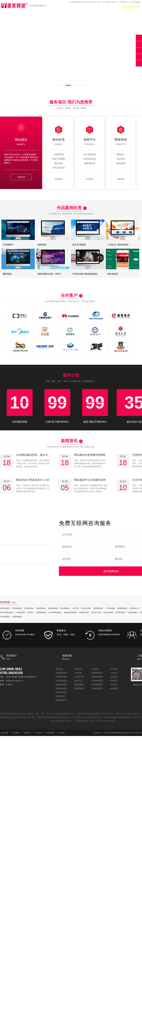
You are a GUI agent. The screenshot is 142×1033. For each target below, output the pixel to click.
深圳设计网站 (86, 608)
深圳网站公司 (134, 608)
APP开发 (52, 6)
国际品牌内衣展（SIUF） (52, 273)
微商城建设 (79, 684)
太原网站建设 (5, 617)
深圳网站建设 (5, 608)
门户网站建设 (110, 608)
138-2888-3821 (11, 669)
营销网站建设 (41, 612)
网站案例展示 (65, 608)
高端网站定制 (61, 673)
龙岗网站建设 (84, 612)
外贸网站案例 (97, 684)
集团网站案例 (97, 677)
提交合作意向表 (139, 50)
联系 (111, 6)
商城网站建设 (122, 608)
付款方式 (114, 684)
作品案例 (95, 669)
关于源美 (114, 669)
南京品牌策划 (108, 612)
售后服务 (114, 688)
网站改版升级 (61, 700)
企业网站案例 (97, 681)
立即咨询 (21, 177)
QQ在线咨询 (139, 44)
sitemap (61, 733)
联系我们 (114, 681)
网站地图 (50, 733)
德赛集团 (43, 244)
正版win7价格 (96, 612)
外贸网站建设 (17, 617)
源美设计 (30, 612)
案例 (76, 6)
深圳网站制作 (41, 608)
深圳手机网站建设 (6, 612)
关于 (102, 6)
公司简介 (114, 673)
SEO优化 (65, 6)
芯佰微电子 (9, 244)
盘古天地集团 (79, 244)
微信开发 (78, 681)
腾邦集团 (8, 273)
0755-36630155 (11, 673)
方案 (94, 6)
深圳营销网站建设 (55, 612)
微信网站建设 (53, 608)
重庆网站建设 (120, 612)
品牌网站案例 (97, 673)
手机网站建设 (17, 608)
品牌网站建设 (98, 608)
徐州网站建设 (133, 612)
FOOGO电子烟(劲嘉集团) (86, 273)
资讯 (85, 6)
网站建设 (59, 669)
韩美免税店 (113, 273)
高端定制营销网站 (70, 612)
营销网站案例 (97, 688)
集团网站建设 (61, 684)
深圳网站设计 (29, 608)
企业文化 (114, 677)
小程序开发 (79, 677)
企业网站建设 (20, 612)
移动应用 (78, 669)
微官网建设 (79, 688)
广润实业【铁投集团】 (119, 244)
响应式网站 (60, 696)
